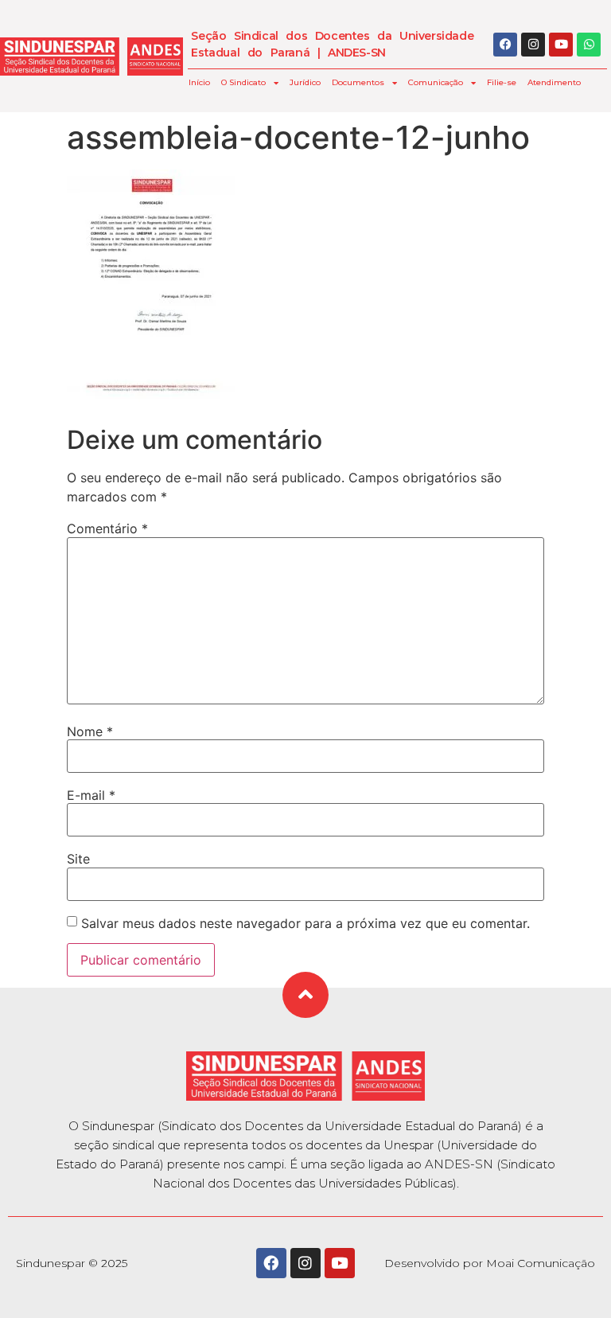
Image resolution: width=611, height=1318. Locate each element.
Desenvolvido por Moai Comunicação (489, 1263)
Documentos (358, 82)
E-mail (91, 795)
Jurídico (305, 82)
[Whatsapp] (589, 45)
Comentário (107, 528)
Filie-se (501, 82)
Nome (90, 731)
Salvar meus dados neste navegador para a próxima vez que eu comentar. (305, 923)
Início (199, 82)
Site (78, 858)
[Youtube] (561, 45)
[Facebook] (505, 45)
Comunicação (435, 82)
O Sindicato (243, 82)
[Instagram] (533, 45)
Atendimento (554, 82)
